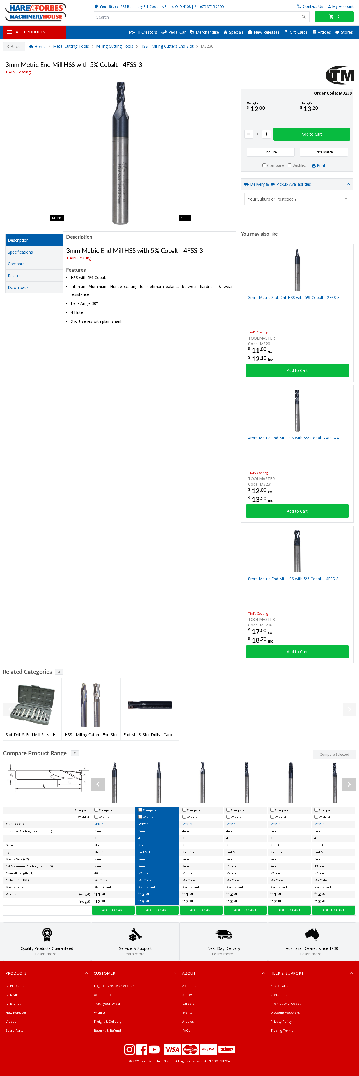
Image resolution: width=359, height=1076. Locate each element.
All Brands (13, 1003)
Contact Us (279, 994)
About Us (189, 985)
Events (187, 1012)
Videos (11, 1021)
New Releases (266, 32)
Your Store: (109, 6)
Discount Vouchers (285, 1012)
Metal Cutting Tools (71, 46)
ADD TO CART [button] (113, 910)
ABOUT (189, 973)
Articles (324, 32)
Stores (346, 32)
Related (15, 275)
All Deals (12, 994)
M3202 (187, 824)
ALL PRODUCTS (30, 31)
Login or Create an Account (115, 985)
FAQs (186, 1030)
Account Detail (105, 994)
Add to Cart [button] (312, 134)
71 (75, 753)
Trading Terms (282, 1030)
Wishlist (99, 1012)
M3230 (143, 824)
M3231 (231, 824)
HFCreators (146, 32)
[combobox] (297, 199)
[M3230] (120, 153)
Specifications (20, 252)
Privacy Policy (281, 1021)
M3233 (319, 824)
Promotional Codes (286, 1003)
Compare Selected (334, 754)
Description (18, 240)
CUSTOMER (104, 973)
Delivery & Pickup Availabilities (280, 184)
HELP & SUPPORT (287, 973)
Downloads (18, 287)
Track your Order (107, 1003)
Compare (16, 263)
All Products (15, 985)
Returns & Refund (107, 1030)
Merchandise (207, 32)
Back (15, 46)
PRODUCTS (16, 973)
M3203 (275, 824)
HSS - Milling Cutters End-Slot (167, 46)
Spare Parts (14, 1030)
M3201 (99, 824)
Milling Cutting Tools (114, 46)
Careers (188, 1003)
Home (40, 46)
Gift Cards (298, 32)
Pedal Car (176, 32)
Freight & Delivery (107, 1021)
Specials (236, 32)
